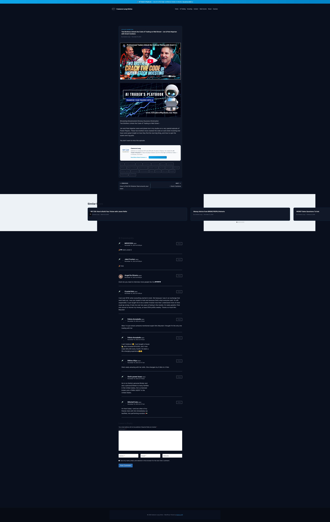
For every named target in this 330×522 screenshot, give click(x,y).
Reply (179, 243)
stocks (158, 171)
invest (162, 167)
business (170, 164)
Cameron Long (126, 36)
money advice (125, 171)
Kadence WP (179, 514)
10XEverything (130, 164)
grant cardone (132, 167)
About (209, 9)
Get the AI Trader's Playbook (158, 157)
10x (122, 164)
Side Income (203, 9)
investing (169, 167)
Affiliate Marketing (127, 29)
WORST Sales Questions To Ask (307, 211)
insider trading (153, 167)
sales (152, 171)
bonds (163, 164)
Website (166, 456)
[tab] (236, 222)
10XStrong (155, 164)
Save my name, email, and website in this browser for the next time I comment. (145, 460)
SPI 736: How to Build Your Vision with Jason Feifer (109, 211)
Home (176, 9)
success (165, 171)
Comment (122, 429)
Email (143, 456)
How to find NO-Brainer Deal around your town (134, 186)
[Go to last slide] (90, 214)
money (176, 167)
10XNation (147, 164)
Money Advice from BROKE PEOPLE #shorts (209, 211)
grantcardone (143, 167)
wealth (172, 171)
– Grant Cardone (175, 185)
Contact (196, 9)
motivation (135, 171)
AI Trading (183, 9)
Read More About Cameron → (139, 157)
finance (123, 167)
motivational (144, 171)
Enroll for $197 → (188, 1)
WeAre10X (124, 174)
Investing (189, 9)
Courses (215, 9)
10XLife (139, 164)
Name (122, 456)
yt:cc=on (132, 174)
